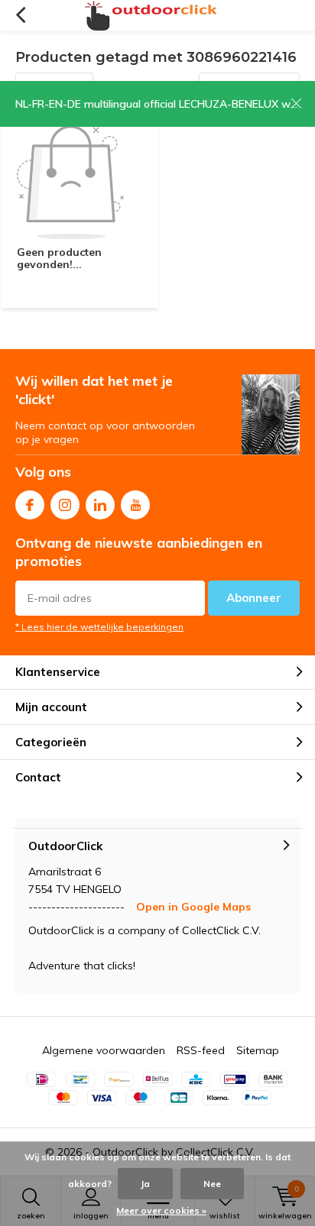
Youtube (135, 504)
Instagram (65, 504)
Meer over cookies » (161, 1210)
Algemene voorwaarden (103, 1050)
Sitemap (257, 1050)
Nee (212, 1183)
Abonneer (253, 597)
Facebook (29, 504)
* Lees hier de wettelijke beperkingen (99, 626)
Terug (20, 15)
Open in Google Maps (193, 907)
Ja (145, 1183)
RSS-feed (201, 1050)
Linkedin (100, 504)
